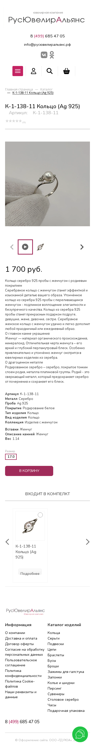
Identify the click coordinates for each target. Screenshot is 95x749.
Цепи (52, 649)
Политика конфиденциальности (23, 673)
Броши (53, 666)
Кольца (54, 632)
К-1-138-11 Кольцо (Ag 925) (25, 552)
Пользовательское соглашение (21, 663)
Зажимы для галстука (66, 671)
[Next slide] (81, 247)
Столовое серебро (63, 699)
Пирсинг (55, 688)
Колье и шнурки (61, 682)
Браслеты (56, 655)
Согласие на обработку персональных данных (24, 652)
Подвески (56, 644)
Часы (52, 705)
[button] (25, 247)
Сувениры (56, 694)
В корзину (29, 470)
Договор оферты (19, 644)
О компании (15, 632)
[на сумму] (66, 71)
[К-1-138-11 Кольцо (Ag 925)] (30, 526)
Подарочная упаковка (66, 710)
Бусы (52, 660)
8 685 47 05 (47, 36)
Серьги (54, 638)
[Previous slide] (12, 247)
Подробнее (30, 573)
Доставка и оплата (21, 638)
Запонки (55, 677)
